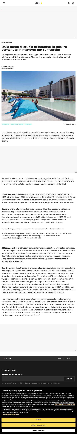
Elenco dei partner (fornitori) (10, 415)
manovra (28, 124)
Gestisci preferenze (38, 430)
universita (5, 124)
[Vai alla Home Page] (38, 3)
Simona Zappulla (8, 66)
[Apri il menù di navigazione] (4, 3)
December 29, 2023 (34, 238)
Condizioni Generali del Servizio (50, 383)
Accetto (38, 419)
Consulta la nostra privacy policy (65, 404)
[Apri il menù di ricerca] (69, 3)
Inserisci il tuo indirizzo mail (13, 374)
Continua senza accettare (38, 425)
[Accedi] (73, 3)
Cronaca (9, 42)
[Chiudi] (74, 390)
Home (3, 42)
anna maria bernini (17, 124)
